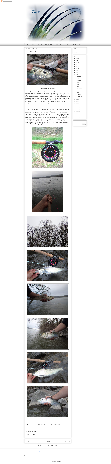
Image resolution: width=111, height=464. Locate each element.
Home (27, 44)
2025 (77, 60)
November (79, 76)
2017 (77, 99)
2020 (77, 70)
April (78, 92)
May (78, 86)
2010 (77, 113)
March (78, 94)
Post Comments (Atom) (51, 445)
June (78, 84)
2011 (77, 111)
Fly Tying (66, 44)
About (33, 44)
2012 (77, 109)
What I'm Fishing (48, 44)
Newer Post (29, 441)
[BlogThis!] (55, 424)
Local (80, 44)
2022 (77, 66)
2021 (77, 68)
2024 (77, 62)
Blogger (59, 461)
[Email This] (54, 424)
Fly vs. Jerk (79, 88)
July (78, 82)
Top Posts (39, 44)
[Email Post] (52, 424)
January (78, 96)
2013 (77, 107)
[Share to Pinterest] (59, 424)
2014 (77, 105)
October (79, 78)
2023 (77, 64)
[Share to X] (57, 424)
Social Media (58, 44)
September (79, 80)
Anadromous (79, 90)
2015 (77, 103)
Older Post (66, 441)
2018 (77, 74)
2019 (77, 72)
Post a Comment (31, 434)
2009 (77, 115)
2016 (77, 101)
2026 (77, 58)
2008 (77, 117)
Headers (74, 44)
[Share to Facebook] (58, 424)
